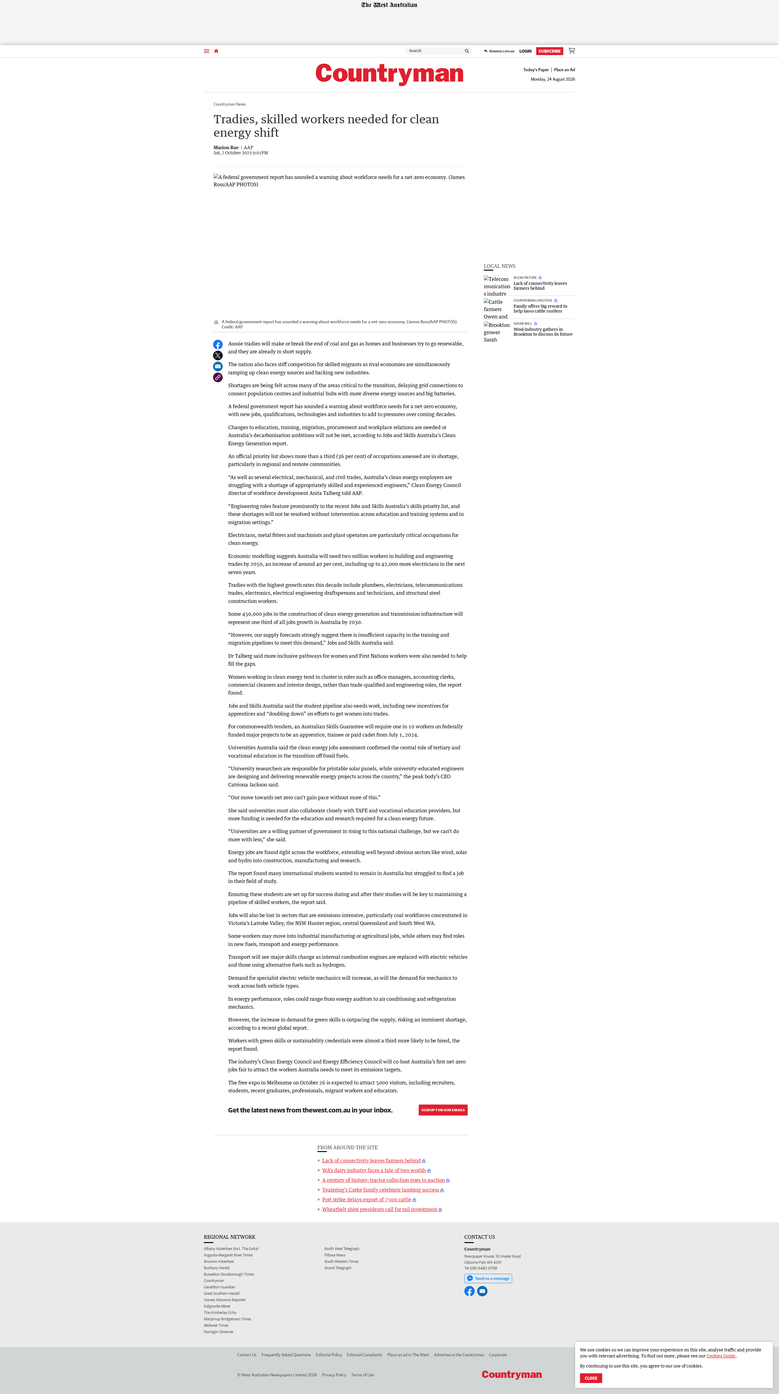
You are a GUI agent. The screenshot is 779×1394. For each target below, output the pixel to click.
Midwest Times (216, 1325)
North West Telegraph (341, 1248)
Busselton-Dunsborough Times (229, 1274)
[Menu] (206, 51)
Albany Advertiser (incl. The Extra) (231, 1248)
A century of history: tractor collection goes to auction (383, 1180)
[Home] (216, 51)
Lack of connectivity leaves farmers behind (371, 1161)
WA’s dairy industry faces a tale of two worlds (374, 1170)
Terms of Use (362, 1374)
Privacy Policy (334, 1374)
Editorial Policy (329, 1354)
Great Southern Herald (221, 1293)
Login (525, 51)
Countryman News (230, 104)
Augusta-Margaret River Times (228, 1255)
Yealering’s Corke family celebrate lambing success (380, 1190)
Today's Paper (536, 70)
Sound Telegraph (337, 1268)
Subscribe (550, 51)
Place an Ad (564, 70)
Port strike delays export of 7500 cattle (366, 1199)
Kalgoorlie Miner (217, 1306)
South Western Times (341, 1261)
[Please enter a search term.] (467, 51)
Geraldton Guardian (219, 1287)
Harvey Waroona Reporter (225, 1300)
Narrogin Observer (218, 1331)
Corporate (498, 1354)
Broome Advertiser (219, 1261)
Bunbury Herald (216, 1268)
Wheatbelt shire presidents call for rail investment (379, 1209)
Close (591, 1378)
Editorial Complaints (365, 1354)
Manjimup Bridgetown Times (227, 1319)
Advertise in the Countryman (459, 1354)
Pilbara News (334, 1255)
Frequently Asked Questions (286, 1354)
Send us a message (492, 1278)
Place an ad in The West (408, 1354)
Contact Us (247, 1354)
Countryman (214, 1280)
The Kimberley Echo (220, 1312)
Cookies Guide (721, 1355)
